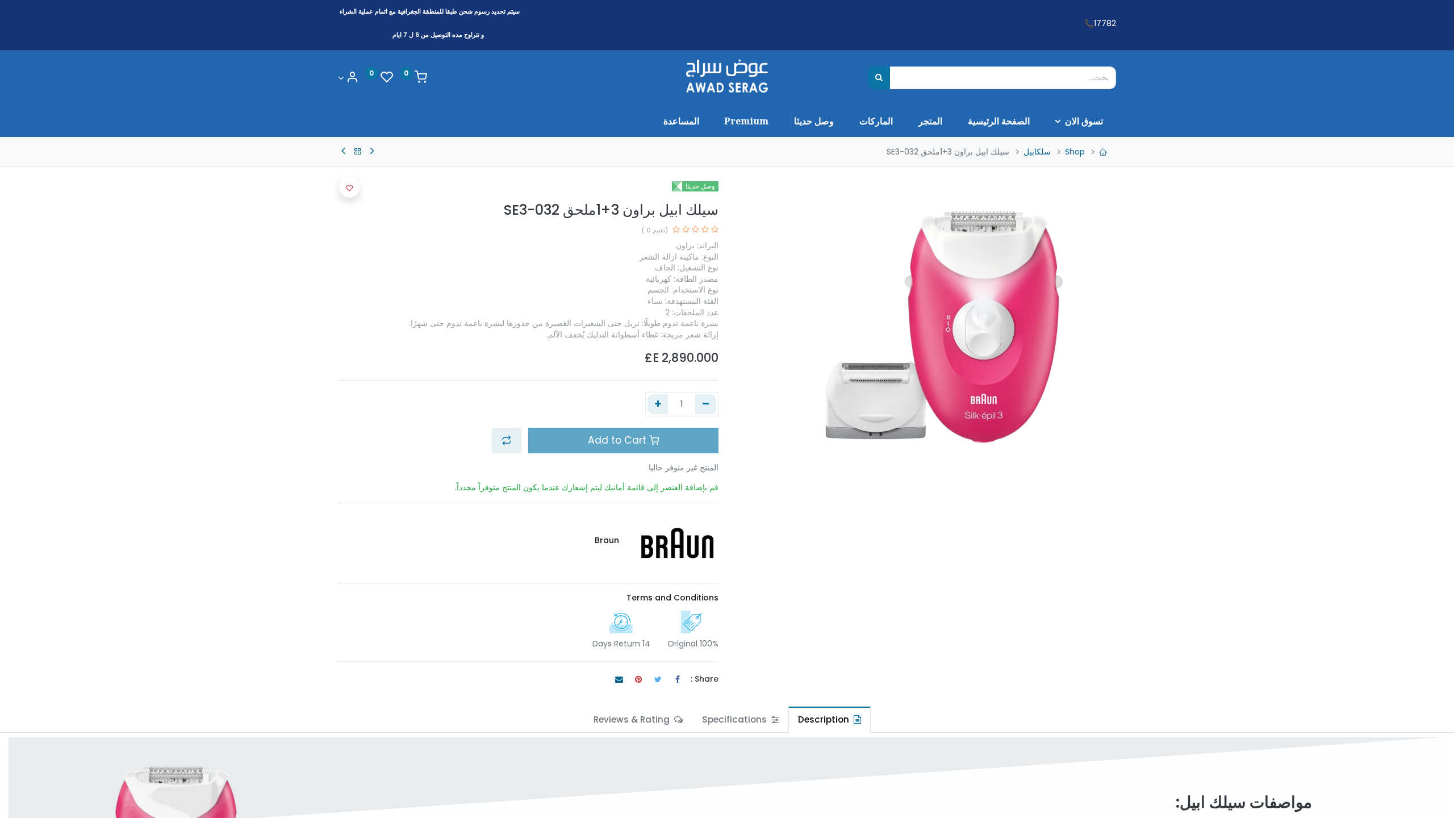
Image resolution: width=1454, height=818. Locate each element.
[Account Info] (348, 78)
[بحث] (879, 77)
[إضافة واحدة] (657, 404)
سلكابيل (1037, 151)
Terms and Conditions (672, 597)
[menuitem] (998, 121)
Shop (1075, 151)
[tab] (829, 719)
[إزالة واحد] (705, 404)
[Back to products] (358, 151)
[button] (506, 440)
